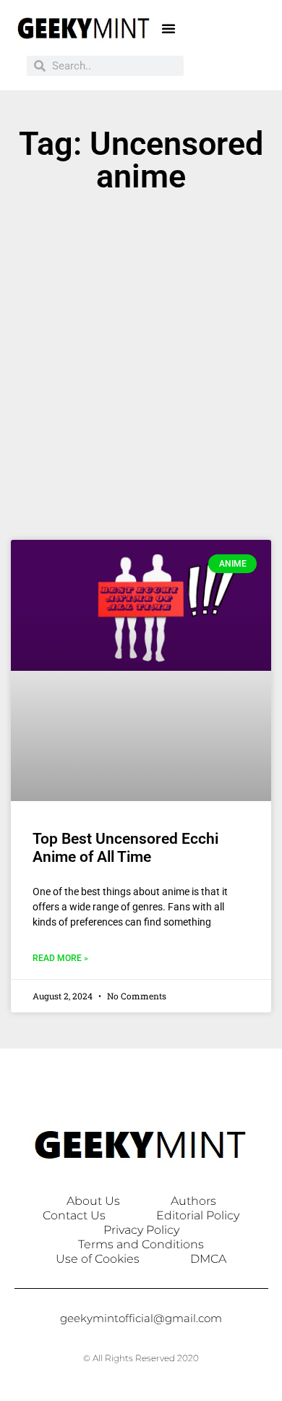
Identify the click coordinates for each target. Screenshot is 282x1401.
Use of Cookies (98, 1259)
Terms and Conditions (141, 1244)
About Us (93, 1201)
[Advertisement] (141, 373)
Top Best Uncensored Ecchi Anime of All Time (125, 847)
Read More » (60, 958)
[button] (168, 28)
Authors (193, 1201)
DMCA (208, 1259)
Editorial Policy (197, 1215)
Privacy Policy (141, 1230)
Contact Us (74, 1215)
